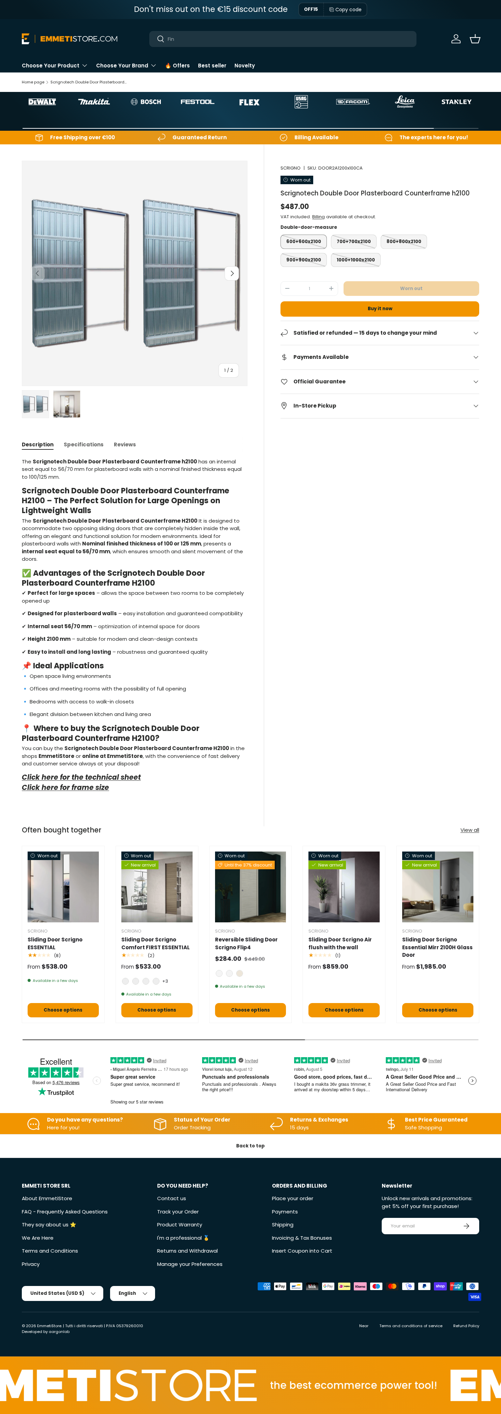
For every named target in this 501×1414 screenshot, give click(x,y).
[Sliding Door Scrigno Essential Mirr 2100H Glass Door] (437, 887)
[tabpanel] (134, 627)
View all (469, 829)
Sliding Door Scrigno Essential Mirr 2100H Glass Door (437, 947)
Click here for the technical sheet (81, 777)
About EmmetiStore (47, 1198)
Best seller (212, 65)
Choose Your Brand (122, 65)
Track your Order (178, 1211)
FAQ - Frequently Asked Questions (65, 1211)
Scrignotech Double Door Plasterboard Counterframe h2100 (88, 82)
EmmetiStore (49, 1326)
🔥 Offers (177, 65)
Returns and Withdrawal (187, 1250)
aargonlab (59, 1331)
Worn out (411, 288)
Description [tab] (38, 444)
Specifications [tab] (84, 444)
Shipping (282, 1224)
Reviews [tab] (125, 444)
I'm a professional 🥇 (183, 1237)
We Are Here (38, 1237)
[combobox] (282, 39)
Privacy (31, 1264)
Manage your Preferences (190, 1264)
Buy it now (380, 308)
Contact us (171, 1198)
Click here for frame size (65, 787)
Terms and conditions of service (410, 1326)
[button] (475, 38)
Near (363, 1326)
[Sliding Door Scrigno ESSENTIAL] (63, 887)
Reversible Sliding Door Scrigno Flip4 (246, 943)
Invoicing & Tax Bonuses (302, 1237)
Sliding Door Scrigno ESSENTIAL (55, 943)
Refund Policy (466, 1326)
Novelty (244, 65)
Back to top (250, 1146)
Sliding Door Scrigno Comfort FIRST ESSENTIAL (155, 943)
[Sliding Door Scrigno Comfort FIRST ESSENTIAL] (157, 887)
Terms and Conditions (50, 1250)
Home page (33, 82)
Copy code (348, 9)
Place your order (292, 1198)
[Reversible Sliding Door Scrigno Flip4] (250, 887)
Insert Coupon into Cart (302, 1250)
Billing (318, 216)
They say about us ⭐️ (49, 1224)
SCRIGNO (290, 168)
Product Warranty (179, 1224)
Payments (285, 1211)
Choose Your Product (50, 65)
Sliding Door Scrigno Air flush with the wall (340, 943)
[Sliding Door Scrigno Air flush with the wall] (344, 887)
